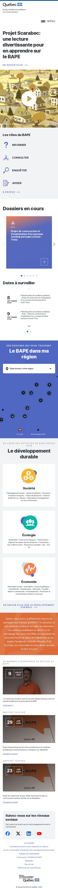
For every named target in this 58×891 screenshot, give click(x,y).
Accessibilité (29, 843)
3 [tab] (27, 276)
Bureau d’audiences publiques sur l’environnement (12, 4)
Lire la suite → (8, 705)
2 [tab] (24, 276)
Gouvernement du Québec (29, 878)
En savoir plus (13, 65)
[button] (3, 410)
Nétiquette (29, 861)
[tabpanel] (29, 242)
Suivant (54, 244)
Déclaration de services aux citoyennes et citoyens (29, 847)
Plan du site (29, 864)
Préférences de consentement (29, 868)
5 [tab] (33, 276)
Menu (51, 21)
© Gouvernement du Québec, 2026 (29, 887)
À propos (9, 192)
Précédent (29, 289)
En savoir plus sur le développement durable (29, 606)
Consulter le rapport (10, 754)
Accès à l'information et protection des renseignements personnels (29, 850)
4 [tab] (30, 276)
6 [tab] (36, 276)
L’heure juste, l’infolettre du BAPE (29, 857)
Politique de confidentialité (29, 854)
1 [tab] (21, 276)
